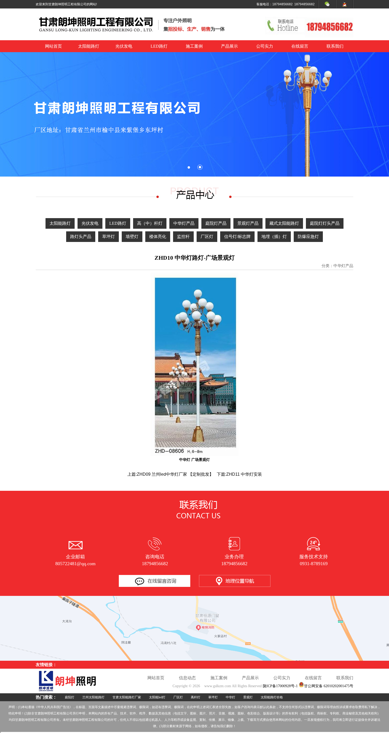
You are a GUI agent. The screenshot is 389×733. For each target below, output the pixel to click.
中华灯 (230, 697)
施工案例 (194, 46)
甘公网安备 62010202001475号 (328, 686)
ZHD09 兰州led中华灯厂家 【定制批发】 (175, 474)
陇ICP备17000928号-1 (280, 686)
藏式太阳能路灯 (284, 223)
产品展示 (229, 46)
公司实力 (264, 46)
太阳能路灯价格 (272, 697)
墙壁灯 (132, 236)
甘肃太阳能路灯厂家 (126, 697)
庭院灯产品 (216, 223)
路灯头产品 (80, 236)
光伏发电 (123, 46)
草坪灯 (108, 236)
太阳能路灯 (88, 46)
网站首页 (53, 46)
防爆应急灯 (308, 236)
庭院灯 (69, 697)
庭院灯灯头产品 (325, 223)
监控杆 (183, 236)
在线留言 (299, 46)
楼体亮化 (157, 236)
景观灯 (248, 697)
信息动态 (187, 678)
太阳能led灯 (157, 697)
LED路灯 (159, 46)
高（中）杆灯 (149, 223)
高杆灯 (195, 697)
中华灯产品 (184, 223)
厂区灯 (207, 236)
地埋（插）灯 (274, 236)
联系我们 (335, 46)
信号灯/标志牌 (237, 236)
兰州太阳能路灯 (93, 697)
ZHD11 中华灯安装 (244, 474)
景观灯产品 (248, 223)
